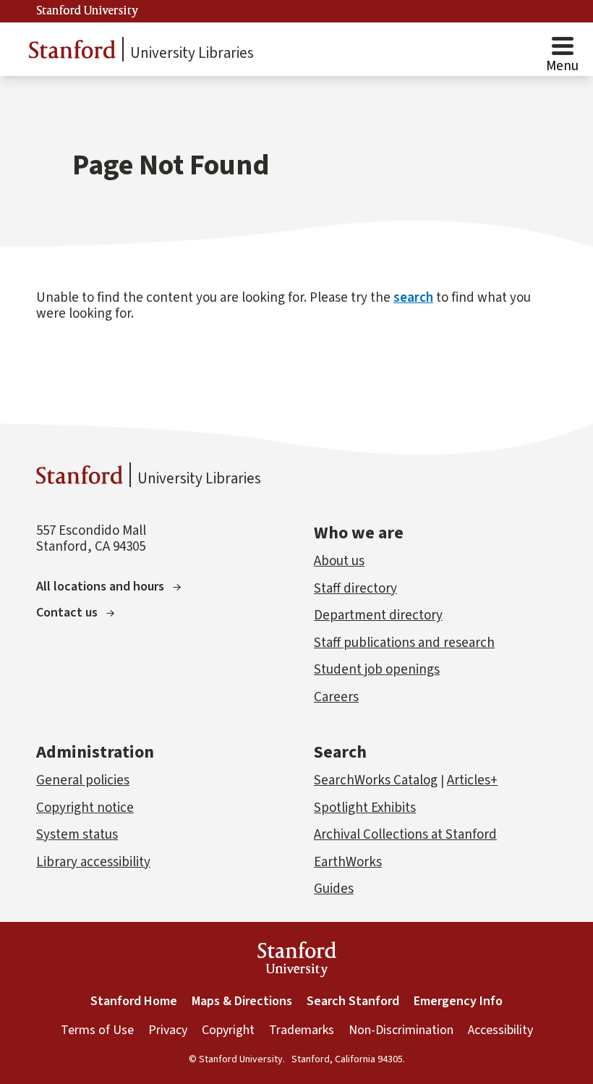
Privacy (167, 1030)
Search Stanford (353, 1001)
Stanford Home (133, 1001)
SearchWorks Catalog (376, 780)
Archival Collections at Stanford (405, 834)
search (413, 298)
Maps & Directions (242, 1001)
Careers (336, 697)
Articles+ (472, 780)
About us (339, 561)
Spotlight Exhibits (365, 808)
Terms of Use (97, 1030)
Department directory (378, 615)
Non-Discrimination (401, 1030)
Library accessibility (93, 862)
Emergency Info (458, 1001)
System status (77, 834)
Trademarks (301, 1030)
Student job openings (377, 669)
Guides (334, 889)
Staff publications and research (404, 643)
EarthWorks (348, 862)
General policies (82, 780)
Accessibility (500, 1030)
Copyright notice (85, 808)
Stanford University (87, 11)
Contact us (67, 613)
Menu (562, 66)
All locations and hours (100, 586)
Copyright (228, 1030)
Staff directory (355, 588)
